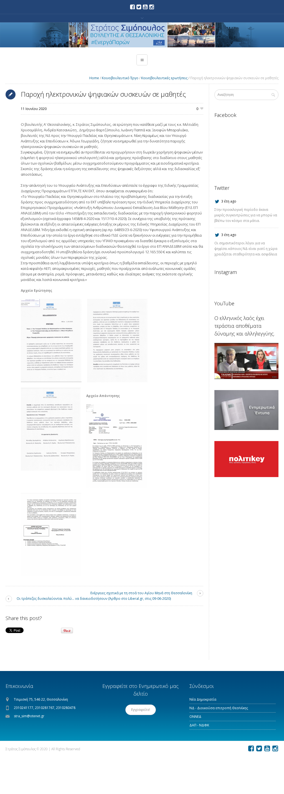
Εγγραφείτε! (140, 709)
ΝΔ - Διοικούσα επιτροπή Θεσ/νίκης (218, 708)
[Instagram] (151, 7)
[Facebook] (132, 7)
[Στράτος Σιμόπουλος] (142, 34)
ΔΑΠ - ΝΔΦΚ (199, 725)
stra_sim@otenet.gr (29, 716)
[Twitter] (139, 7)
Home (94, 78)
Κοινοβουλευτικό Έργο (120, 78)
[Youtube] (145, 7)
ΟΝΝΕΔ (195, 716)
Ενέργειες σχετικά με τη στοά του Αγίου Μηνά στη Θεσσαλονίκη (141, 593)
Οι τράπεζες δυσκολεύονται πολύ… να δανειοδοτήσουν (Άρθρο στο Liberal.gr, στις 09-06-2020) (94, 598)
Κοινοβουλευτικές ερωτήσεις (164, 78)
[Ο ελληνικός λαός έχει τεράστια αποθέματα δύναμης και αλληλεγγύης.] (246, 361)
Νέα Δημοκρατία (202, 699)
